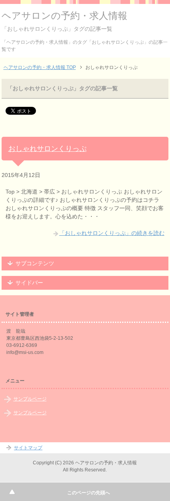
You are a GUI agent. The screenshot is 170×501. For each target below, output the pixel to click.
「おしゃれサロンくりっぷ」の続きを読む (111, 233)
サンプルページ (30, 399)
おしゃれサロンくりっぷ (47, 149)
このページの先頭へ (88, 492)
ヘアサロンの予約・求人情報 (64, 15)
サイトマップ (28, 448)
